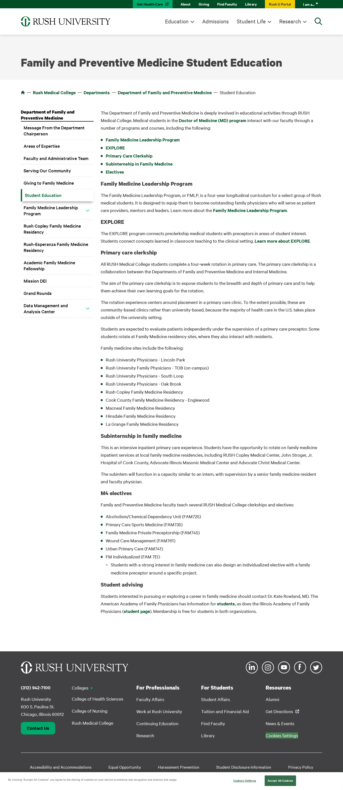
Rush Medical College (54, 92)
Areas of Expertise (42, 146)
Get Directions (279, 711)
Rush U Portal (280, 4)
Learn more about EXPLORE (282, 241)
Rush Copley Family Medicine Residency (52, 229)
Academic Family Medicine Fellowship (49, 265)
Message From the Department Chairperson (54, 130)
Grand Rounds (38, 293)
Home (23, 92)
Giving (204, 4)
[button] (88, 210)
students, (227, 604)
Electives (115, 172)
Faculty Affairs (150, 699)
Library (251, 4)
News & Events (280, 723)
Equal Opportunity (124, 767)
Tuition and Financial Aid (225, 711)
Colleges (80, 688)
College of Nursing (89, 711)
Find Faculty (227, 4)
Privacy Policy (300, 767)
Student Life (251, 21)
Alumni (272, 699)
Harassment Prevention (178, 767)
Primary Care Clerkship (129, 156)
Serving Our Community (47, 170)
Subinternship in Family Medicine (139, 164)
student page (137, 611)
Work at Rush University (159, 711)
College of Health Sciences (97, 699)
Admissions (215, 21)
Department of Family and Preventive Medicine (165, 92)
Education (177, 21)
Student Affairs (215, 699)
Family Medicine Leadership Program (51, 210)
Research (290, 21)
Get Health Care (150, 4)
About (186, 4)
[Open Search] (318, 21)
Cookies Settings (244, 780)
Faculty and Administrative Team (56, 158)
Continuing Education (157, 723)
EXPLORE (115, 148)
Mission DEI (35, 281)
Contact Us (38, 728)
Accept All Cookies (280, 780)
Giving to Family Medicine (49, 183)
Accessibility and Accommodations (60, 767)
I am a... (308, 4)
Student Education (43, 195)
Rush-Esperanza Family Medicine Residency (56, 247)
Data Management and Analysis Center (46, 308)
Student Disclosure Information (243, 767)
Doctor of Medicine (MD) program (212, 120)
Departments (97, 92)
